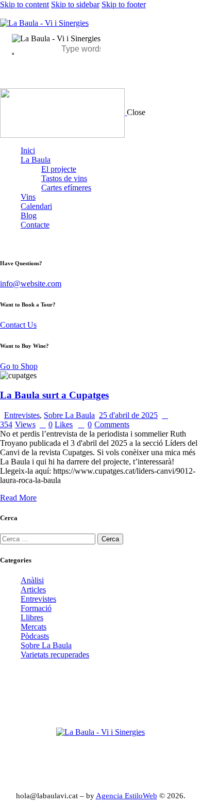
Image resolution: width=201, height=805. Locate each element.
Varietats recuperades (55, 654)
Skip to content (24, 4)
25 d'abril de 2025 (128, 415)
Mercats (33, 626)
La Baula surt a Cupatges (54, 395)
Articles (33, 589)
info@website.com (30, 283)
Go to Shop (19, 366)
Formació (36, 608)
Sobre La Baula (69, 415)
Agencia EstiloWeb (126, 796)
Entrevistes (22, 415)
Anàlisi (32, 580)
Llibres (32, 617)
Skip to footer (124, 4)
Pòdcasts (35, 636)
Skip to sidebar (75, 4)
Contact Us (18, 324)
